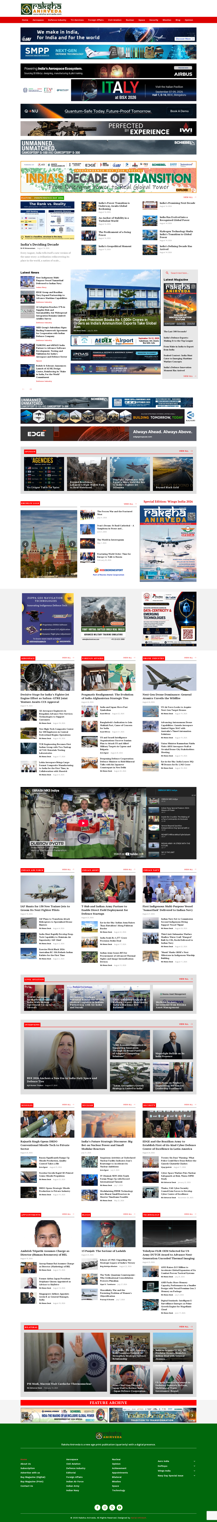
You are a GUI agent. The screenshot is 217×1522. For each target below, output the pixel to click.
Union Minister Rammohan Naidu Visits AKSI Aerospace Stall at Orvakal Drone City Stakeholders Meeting (178, 748)
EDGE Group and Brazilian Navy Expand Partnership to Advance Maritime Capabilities (51, 295)
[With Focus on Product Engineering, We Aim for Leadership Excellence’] (173, 1076)
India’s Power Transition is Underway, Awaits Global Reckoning (114, 205)
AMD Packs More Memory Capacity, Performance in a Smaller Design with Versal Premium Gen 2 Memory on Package (178, 1287)
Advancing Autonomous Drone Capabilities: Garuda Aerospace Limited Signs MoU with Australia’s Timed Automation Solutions (177, 728)
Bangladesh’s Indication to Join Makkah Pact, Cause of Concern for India (116, 725)
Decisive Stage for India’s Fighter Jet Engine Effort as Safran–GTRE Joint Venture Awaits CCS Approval (45, 698)
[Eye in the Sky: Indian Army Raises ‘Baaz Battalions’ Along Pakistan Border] (89, 927)
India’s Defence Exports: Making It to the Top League (178, 339)
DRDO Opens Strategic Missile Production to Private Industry (54, 1189)
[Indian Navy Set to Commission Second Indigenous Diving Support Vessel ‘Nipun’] (151, 923)
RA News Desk (45, 723)
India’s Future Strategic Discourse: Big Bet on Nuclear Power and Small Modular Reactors (106, 1145)
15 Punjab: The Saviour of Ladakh (103, 1251)
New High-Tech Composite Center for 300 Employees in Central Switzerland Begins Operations (56, 731)
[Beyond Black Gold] (173, 474)
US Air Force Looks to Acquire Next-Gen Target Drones (176, 708)
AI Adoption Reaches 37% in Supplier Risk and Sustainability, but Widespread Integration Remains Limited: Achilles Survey (51, 313)
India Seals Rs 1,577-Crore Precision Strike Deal (113, 939)
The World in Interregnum (110, 539)
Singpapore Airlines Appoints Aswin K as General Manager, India (54, 1296)
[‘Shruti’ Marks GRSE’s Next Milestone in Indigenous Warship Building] (151, 956)
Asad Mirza (105, 713)
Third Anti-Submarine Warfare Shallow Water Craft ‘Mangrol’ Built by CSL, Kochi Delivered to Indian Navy (177, 938)
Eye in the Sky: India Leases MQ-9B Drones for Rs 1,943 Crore (177, 763)
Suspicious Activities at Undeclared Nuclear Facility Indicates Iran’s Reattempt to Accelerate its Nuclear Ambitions (117, 1162)
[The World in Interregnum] (87, 543)
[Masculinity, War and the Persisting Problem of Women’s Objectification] (89, 1294)
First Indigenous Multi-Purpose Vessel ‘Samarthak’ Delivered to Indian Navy (50, 280)
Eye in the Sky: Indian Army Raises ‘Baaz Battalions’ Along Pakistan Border (117, 925)
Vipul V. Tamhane (107, 1284)
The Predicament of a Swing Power (115, 233)
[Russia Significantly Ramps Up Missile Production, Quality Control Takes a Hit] (29, 1162)
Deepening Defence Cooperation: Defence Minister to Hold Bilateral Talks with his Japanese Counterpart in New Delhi (117, 763)
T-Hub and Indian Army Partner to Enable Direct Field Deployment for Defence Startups (104, 909)
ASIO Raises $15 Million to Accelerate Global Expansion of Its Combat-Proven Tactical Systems (178, 1270)
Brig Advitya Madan (108, 1266)
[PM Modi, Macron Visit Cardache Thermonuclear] (65, 1362)
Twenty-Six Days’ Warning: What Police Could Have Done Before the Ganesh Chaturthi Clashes (178, 1160)
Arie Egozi (104, 753)
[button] (176, 273)
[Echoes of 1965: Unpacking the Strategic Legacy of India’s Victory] (89, 1264)
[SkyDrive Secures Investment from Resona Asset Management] (173, 998)
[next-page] (30, 389)
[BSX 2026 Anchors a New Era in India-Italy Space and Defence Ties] (65, 1059)
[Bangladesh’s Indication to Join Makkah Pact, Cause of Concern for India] (89, 726)
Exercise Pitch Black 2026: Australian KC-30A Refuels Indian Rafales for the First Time (56, 952)
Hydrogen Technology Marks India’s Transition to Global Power (176, 234)
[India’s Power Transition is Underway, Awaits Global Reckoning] (88, 206)
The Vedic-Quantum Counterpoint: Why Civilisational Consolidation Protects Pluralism (117, 1277)
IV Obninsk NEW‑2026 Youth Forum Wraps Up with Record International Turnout (115, 1178)
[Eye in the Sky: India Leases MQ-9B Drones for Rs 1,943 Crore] (151, 765)
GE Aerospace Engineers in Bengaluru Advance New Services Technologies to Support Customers (56, 715)
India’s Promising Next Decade (177, 203)
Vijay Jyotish (166, 1167)
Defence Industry (44, 302)
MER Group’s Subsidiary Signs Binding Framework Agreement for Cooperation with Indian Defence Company (51, 332)
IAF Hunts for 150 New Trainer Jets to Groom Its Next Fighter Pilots (45, 908)
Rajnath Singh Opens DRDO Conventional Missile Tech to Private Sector (45, 1145)
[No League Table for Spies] (44, 474)
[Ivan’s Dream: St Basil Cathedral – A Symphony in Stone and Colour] (87, 529)
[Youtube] (120, 1507)
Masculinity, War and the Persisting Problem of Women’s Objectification (116, 1293)
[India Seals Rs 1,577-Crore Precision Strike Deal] (89, 942)
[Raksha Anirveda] (41, 8)
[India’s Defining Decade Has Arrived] (150, 250)
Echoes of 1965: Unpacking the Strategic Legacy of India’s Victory (117, 1261)
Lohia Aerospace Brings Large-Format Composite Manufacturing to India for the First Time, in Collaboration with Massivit (56, 767)
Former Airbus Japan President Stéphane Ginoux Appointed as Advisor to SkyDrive (55, 1281)
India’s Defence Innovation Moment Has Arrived (177, 369)
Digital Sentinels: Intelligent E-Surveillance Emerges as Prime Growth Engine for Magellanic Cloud (176, 1305)
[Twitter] (112, 1507)
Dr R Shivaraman (28, 248)
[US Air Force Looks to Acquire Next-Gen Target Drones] (151, 711)
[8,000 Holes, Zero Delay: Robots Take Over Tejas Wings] (115, 302)
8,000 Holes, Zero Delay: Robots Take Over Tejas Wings (114, 325)
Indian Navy (41, 287)
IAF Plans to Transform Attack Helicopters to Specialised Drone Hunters (55, 921)
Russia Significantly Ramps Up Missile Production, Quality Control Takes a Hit (54, 1160)
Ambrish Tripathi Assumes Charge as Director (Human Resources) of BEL (45, 1252)
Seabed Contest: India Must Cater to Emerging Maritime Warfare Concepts (178, 358)
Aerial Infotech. (139, 1518)
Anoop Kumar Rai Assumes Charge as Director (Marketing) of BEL (56, 1265)
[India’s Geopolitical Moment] (88, 250)
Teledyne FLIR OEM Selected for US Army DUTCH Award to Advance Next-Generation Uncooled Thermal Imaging (169, 1254)
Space (39, 361)
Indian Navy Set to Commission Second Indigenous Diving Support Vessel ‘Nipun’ (177, 921)
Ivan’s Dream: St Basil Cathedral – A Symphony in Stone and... (115, 527)
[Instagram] (105, 1507)
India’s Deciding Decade (40, 244)
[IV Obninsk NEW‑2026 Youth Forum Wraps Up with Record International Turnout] (89, 1180)
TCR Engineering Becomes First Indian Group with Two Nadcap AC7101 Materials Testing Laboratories (55, 748)
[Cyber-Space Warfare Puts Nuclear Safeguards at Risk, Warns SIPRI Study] (151, 1177)
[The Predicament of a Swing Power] (88, 236)
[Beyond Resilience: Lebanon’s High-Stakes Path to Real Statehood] (87, 474)
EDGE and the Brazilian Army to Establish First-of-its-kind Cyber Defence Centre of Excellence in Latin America (169, 1145)
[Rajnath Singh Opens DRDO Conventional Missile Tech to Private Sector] (47, 1124)
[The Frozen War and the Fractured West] (87, 515)
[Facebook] (97, 1507)
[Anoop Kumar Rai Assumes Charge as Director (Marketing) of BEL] (29, 1267)
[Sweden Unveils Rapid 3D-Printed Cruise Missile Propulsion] (29, 1177)
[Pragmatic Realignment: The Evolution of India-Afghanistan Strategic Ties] (108, 677)
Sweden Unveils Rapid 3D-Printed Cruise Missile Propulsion (56, 1174)
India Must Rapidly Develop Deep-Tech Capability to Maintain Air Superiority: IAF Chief (56, 937)
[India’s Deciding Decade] (47, 221)
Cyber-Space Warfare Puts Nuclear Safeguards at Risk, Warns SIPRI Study (178, 1175)
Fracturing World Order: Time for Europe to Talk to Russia (114, 555)
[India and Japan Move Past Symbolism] (89, 711)
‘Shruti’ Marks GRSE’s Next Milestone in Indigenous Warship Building (178, 955)
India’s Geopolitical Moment (115, 246)
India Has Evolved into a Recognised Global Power (175, 218)
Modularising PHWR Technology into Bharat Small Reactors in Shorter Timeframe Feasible (116, 1194)
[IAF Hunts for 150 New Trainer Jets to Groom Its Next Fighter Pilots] (47, 889)
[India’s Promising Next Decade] (150, 205)
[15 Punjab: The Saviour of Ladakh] (108, 1233)
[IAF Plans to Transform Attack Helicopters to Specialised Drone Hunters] (29, 923)
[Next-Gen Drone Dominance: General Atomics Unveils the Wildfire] (169, 677)
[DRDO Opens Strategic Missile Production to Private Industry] (29, 1192)
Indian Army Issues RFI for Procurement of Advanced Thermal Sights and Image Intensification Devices (117, 957)
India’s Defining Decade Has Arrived (176, 248)
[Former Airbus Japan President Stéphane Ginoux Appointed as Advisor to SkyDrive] (29, 1283)
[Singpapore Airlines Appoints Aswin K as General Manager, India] (29, 1298)
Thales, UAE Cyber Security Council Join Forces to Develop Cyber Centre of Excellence (176, 1191)
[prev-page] (23, 389)
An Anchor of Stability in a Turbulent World (114, 219)
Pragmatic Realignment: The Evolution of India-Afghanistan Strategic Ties (107, 696)
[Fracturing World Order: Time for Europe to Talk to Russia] (87, 557)
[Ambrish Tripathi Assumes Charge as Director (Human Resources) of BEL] (47, 1233)
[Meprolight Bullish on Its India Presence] (173, 1044)
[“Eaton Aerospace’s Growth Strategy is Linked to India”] (130, 1076)
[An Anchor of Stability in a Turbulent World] (88, 221)
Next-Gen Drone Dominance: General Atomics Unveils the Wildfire (167, 696)
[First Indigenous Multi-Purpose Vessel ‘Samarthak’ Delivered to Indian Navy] (28, 282)
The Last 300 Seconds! (175, 331)
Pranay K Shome (107, 1299)
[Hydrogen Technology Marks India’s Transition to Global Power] (150, 235)
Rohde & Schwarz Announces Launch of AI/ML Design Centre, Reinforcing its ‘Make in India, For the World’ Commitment (51, 371)
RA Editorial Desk (81, 330)
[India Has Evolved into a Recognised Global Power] (150, 221)
